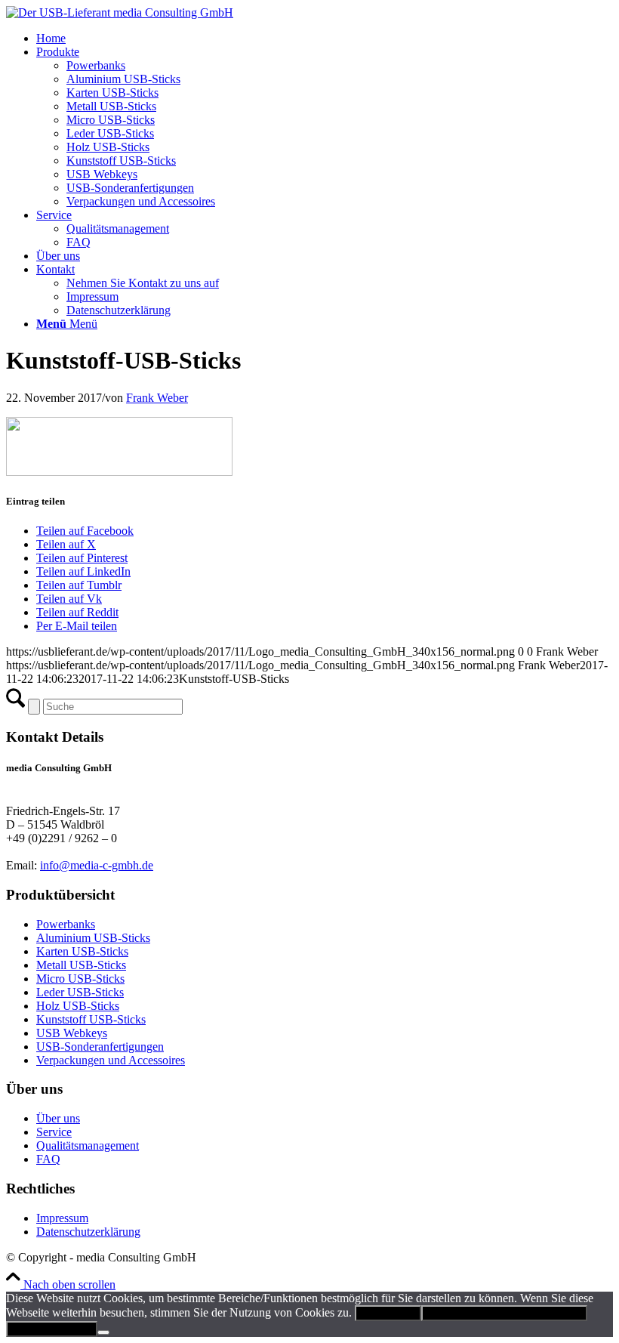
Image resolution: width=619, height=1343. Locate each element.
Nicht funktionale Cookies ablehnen (504, 1313)
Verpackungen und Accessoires (110, 1060)
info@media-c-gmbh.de (96, 865)
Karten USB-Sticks (82, 951)
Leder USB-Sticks (80, 992)
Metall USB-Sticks (81, 965)
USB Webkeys (71, 1033)
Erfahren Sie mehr (51, 1329)
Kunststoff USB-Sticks (91, 1019)
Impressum (62, 1218)
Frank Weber (157, 397)
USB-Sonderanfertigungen (100, 1046)
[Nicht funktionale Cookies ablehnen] (103, 1332)
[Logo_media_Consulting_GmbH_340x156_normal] (119, 12)
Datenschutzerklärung (88, 1231)
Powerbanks (65, 924)
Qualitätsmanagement (87, 1145)
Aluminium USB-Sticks (93, 937)
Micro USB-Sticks (80, 978)
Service (54, 1131)
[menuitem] (324, 38)
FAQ (48, 1159)
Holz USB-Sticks (77, 1005)
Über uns (58, 1118)
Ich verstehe (388, 1313)
